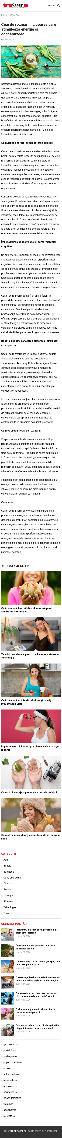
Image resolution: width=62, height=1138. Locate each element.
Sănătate (14, 15)
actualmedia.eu (11, 1074)
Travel (6, 913)
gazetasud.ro (10, 1044)
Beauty (7, 865)
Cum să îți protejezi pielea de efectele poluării (29, 792)
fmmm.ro (8, 1104)
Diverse (7, 883)
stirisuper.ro (10, 1056)
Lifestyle (8, 895)
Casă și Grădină (12, 877)
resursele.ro (10, 1080)
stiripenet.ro (10, 1092)
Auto (6, 859)
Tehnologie (9, 907)
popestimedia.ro (12, 1062)
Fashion (7, 889)
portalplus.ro (10, 1050)
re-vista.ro (9, 1115)
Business (8, 871)
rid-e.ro (7, 1068)
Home (4, 15)
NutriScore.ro (19, 1131)
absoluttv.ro (9, 1109)
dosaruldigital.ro (12, 1097)
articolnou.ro (10, 1086)
